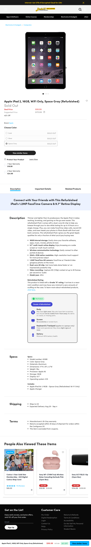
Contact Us (45, 523)
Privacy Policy (46, 529)
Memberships (49, 17)
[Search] (80, 9)
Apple (11, 123)
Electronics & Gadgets (69, 17)
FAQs (43, 526)
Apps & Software (12, 17)
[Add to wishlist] (86, 100)
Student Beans (69, 529)
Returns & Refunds (71, 514)
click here (31, 290)
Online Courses (31, 17)
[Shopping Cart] (85, 9)
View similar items (20, 153)
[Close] (83, 3)
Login (43, 520)
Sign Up (11, 527)
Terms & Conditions (71, 517)
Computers (28, 25)
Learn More (33, 159)
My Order (45, 514)
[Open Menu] (6, 9)
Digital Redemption (49, 517)
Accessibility (69, 520)
